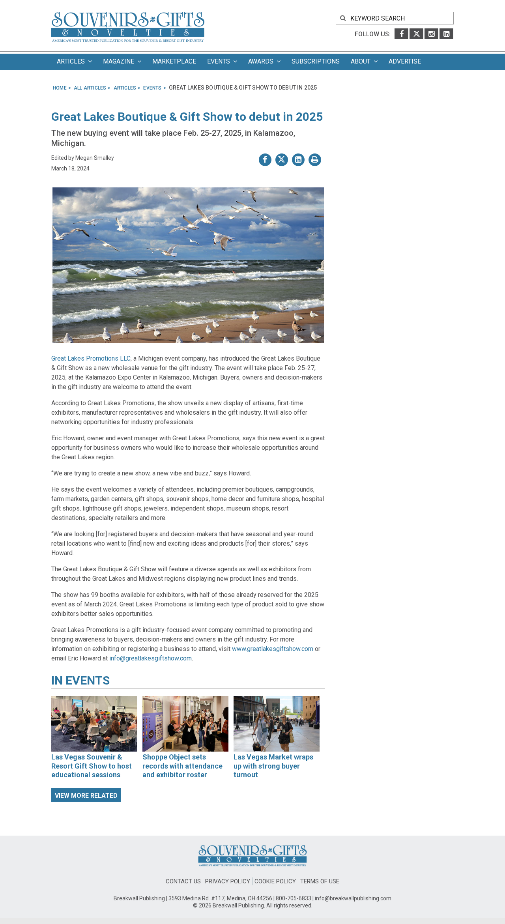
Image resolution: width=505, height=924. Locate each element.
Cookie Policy (275, 881)
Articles (72, 61)
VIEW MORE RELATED (86, 795)
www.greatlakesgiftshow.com (272, 649)
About (362, 61)
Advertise (405, 61)
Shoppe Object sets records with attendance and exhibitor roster (182, 766)
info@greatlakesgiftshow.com (150, 658)
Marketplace (174, 61)
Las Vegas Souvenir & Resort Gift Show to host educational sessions (91, 766)
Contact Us (183, 881)
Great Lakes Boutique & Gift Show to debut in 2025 (187, 116)
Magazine (120, 61)
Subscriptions (316, 61)
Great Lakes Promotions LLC (91, 358)
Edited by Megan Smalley (82, 158)
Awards (262, 61)
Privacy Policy (227, 881)
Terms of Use (319, 881)
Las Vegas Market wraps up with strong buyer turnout (273, 766)
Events (220, 61)
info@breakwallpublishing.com (353, 898)
